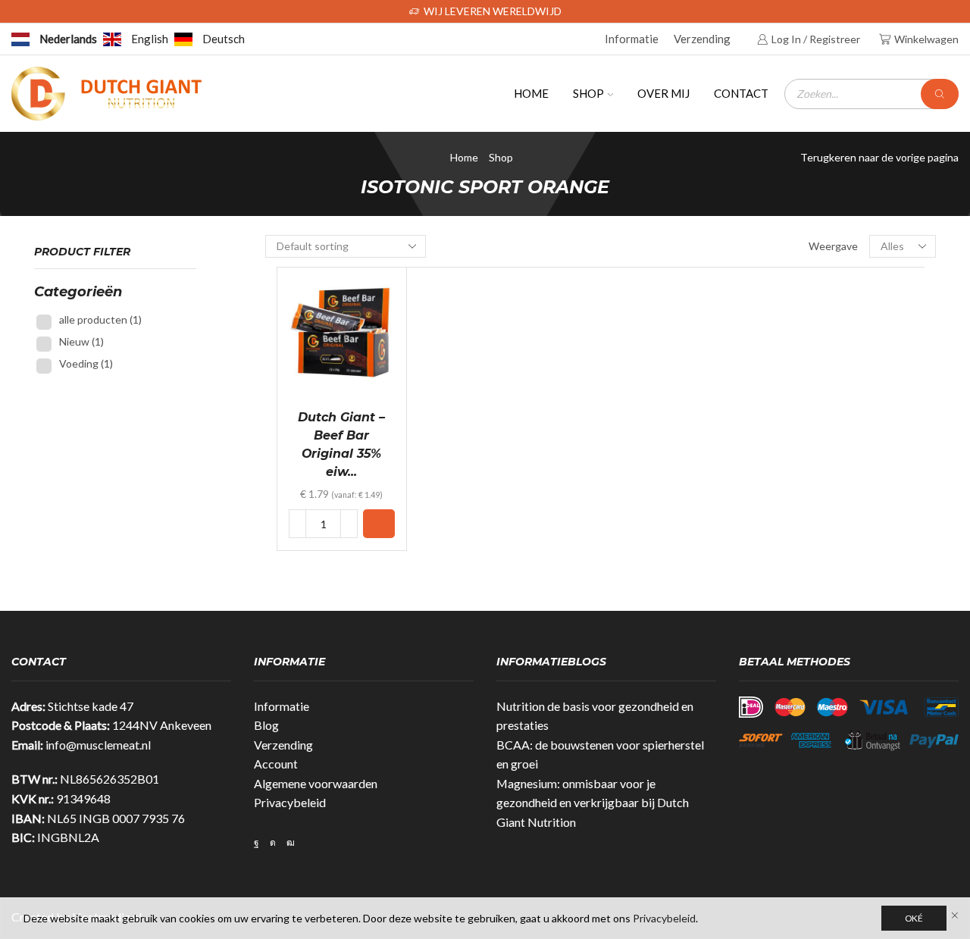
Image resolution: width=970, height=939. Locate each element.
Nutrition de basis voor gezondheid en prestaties (594, 716)
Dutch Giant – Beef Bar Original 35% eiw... (341, 444)
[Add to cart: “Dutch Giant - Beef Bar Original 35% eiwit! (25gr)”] (379, 523)
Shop (588, 93)
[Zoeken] (940, 94)
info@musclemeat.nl (98, 744)
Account (276, 763)
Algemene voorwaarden (315, 783)
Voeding (86, 363)
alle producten (100, 319)
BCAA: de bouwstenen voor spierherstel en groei (600, 754)
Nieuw (81, 341)
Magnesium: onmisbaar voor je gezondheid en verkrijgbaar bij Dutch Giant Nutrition (592, 802)
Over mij (663, 93)
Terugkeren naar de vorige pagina (879, 157)
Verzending (702, 38)
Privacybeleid (290, 802)
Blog (266, 725)
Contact (741, 93)
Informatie (632, 38)
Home (531, 93)
